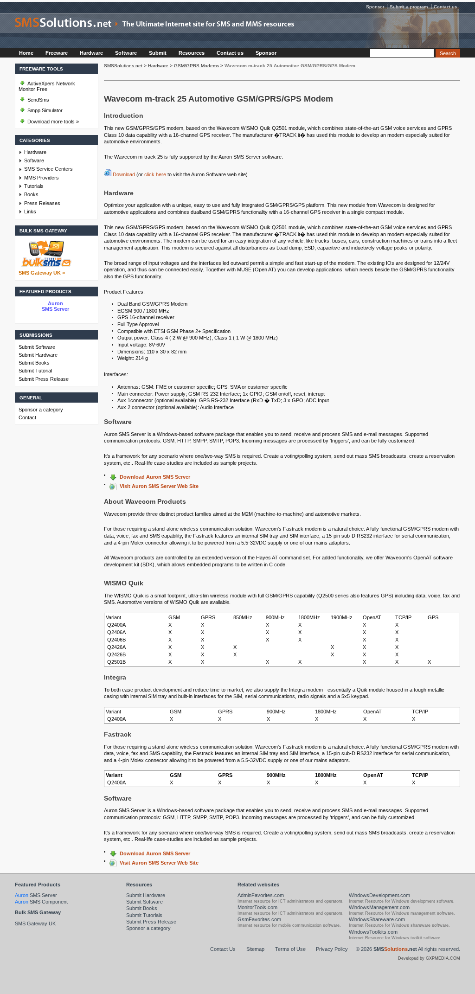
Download (123, 174)
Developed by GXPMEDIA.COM (429, 958)
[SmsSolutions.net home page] (237, 31)
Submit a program (409, 6)
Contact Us (223, 949)
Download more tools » (52, 121)
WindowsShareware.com (377, 919)
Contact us (445, 6)
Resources (192, 53)
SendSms (37, 100)
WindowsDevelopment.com (379, 895)
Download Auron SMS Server (155, 477)
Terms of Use (290, 949)
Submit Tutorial (35, 370)
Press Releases (42, 203)
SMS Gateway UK (35, 923)
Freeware (56, 53)
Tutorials (34, 186)
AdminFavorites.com (261, 895)
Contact (27, 417)
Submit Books (34, 363)
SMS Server (36, 895)
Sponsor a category (41, 409)
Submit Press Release (44, 379)
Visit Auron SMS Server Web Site (159, 486)
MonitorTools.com (257, 907)
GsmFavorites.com (259, 919)
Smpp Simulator (44, 110)
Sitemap (255, 949)
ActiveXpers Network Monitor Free (47, 86)
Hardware (91, 53)
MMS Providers (41, 177)
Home (26, 53)
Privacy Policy (332, 949)
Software (126, 53)
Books (31, 194)
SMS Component (41, 901)
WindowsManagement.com (379, 907)
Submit (158, 53)
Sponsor (375, 6)
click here (155, 174)
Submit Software (37, 347)
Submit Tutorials (144, 915)
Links (30, 211)
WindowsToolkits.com (373, 932)
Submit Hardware (38, 355)
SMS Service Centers (48, 169)
